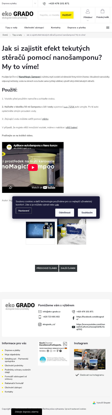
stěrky (45, 119)
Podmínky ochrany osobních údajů (18, 371)
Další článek (68, 268)
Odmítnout (64, 212)
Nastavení (23, 210)
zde (57, 204)
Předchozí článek (47, 268)
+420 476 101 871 (84, 311)
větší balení (71, 127)
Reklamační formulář (14, 383)
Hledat (66, 15)
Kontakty (9, 391)
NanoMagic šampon (29, 76)
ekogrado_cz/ (49, 324)
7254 (69, 106)
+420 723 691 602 (51, 316)
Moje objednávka (12, 354)
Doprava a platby (9, 3)
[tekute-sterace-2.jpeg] (71, 229)
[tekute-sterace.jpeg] (40, 223)
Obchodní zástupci (13, 387)
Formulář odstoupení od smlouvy (16, 377)
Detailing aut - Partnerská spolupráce (16, 360)
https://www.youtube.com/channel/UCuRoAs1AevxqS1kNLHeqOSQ (90, 327)
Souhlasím (87, 212)
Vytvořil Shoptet (103, 403)
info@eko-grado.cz (51, 311)
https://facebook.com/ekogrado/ (90, 318)
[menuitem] (11, 27)
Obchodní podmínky (14, 365)
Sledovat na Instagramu (92, 375)
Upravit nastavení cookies (75, 409)
